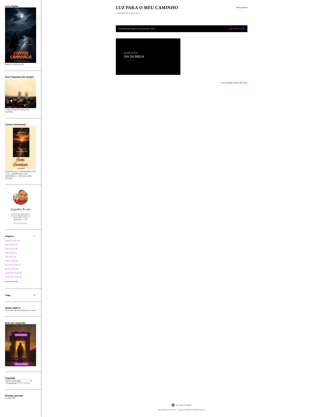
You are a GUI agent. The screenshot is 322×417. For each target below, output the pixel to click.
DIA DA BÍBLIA (134, 56)
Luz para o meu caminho (147, 7)
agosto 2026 (12, 240)
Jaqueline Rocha (20, 209)
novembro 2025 (13, 277)
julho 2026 (11, 245)
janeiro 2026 (11, 269)
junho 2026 (11, 249)
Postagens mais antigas (234, 83)
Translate (26, 383)
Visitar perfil (20, 223)
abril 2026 (10, 257)
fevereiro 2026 (12, 265)
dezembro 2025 (13, 273)
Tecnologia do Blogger (184, 405)
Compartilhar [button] (129, 60)
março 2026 (11, 261)
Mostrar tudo (237, 29)
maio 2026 (10, 253)
